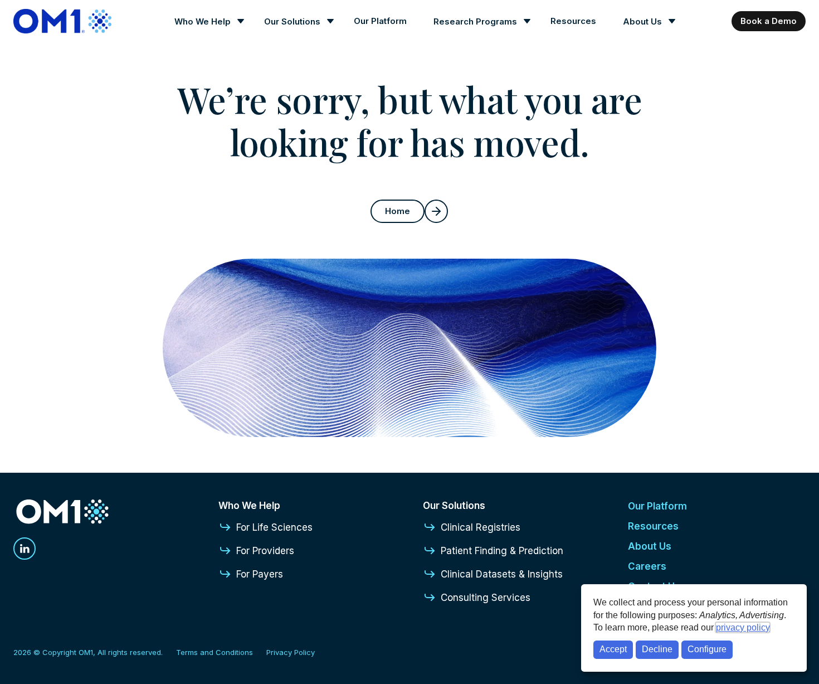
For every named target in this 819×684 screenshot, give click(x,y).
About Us (642, 21)
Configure (707, 649)
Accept (613, 649)
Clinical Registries (480, 527)
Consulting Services (485, 597)
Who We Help (202, 21)
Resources (573, 21)
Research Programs (475, 21)
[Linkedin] (24, 548)
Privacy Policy (290, 652)
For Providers (265, 550)
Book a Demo (768, 21)
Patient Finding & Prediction (502, 550)
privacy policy (742, 627)
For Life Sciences (274, 527)
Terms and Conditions (214, 652)
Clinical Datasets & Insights (502, 574)
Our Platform (380, 21)
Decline (657, 649)
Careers (647, 566)
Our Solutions (292, 21)
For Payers (259, 574)
